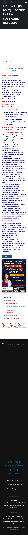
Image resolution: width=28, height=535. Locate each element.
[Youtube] (15, 470)
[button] (7, 256)
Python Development (12, 318)
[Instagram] (19, 470)
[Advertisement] (14, 43)
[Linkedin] (12, 470)
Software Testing (12, 300)
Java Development (12, 315)
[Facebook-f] (9, 470)
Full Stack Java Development (15, 306)
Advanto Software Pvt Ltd (16, 527)
